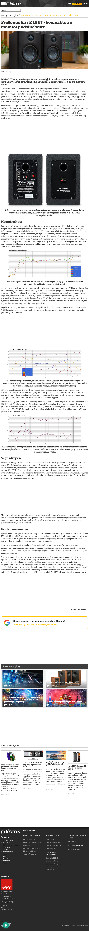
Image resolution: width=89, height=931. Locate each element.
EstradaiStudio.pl (51, 848)
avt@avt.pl (4, 906)
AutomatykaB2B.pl (52, 861)
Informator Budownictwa (31, 848)
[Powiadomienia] (6, 925)
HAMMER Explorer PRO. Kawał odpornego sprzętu (78, 768)
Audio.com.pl (50, 839)
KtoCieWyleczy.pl (74, 849)
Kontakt (5, 863)
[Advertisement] (44, 137)
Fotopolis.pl (72, 841)
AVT (82, 925)
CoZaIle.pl (26, 845)
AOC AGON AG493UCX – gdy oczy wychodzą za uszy (33, 765)
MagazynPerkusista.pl (53, 845)
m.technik (6, 847)
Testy (5, 856)
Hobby (5, 854)
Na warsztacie (8, 851)
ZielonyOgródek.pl (29, 851)
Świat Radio (50, 869)
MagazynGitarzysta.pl (53, 842)
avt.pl (3, 908)
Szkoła (5, 849)
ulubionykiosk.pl (6, 909)
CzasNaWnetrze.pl (29, 854)
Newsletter (76, 3)
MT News (6, 842)
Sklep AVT (65, 925)
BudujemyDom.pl (29, 839)
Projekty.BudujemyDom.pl (32, 842)
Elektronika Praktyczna (53, 864)
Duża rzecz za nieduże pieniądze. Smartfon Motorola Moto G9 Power (10, 767)
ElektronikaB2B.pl (52, 858)
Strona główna (8, 840)
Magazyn (6, 858)
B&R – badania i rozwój (11, 845)
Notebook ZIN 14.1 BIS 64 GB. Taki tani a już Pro (55, 764)
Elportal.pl (49, 867)
